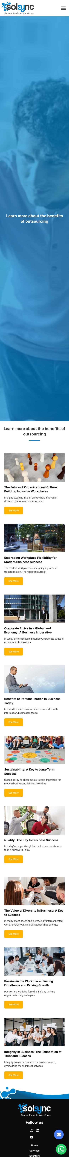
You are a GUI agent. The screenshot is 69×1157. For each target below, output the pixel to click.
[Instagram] (31, 1130)
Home (34, 1145)
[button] (63, 8)
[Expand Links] (59, 1134)
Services (34, 1150)
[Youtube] (31, 1137)
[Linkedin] (37, 1130)
